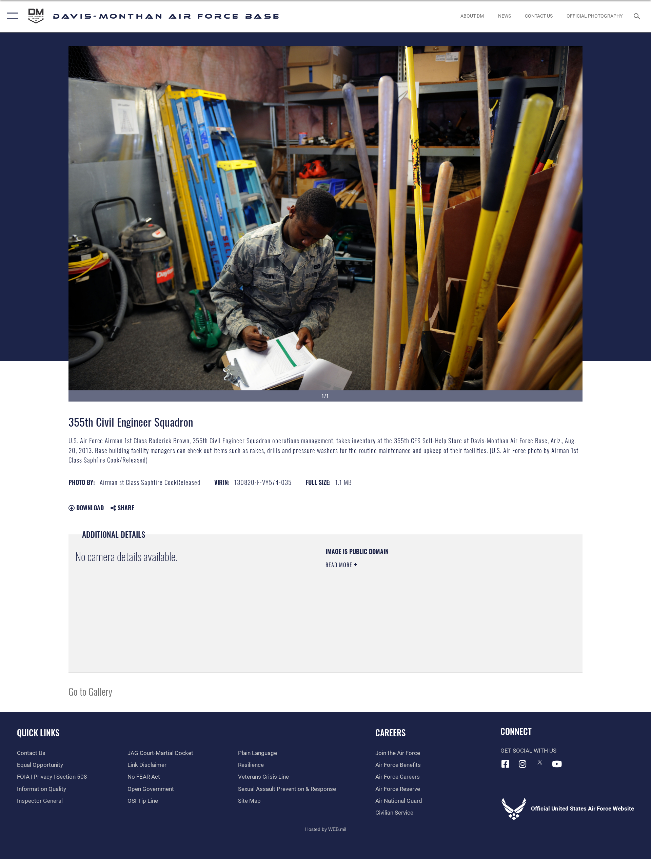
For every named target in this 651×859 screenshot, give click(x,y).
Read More (340, 565)
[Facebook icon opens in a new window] (505, 764)
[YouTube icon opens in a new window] (557, 764)
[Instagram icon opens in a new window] (522, 764)
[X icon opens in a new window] (540, 762)
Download (89, 507)
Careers (390, 732)
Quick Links (38, 732)
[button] (11, 16)
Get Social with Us (528, 751)
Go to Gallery (90, 691)
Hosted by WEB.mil (325, 829)
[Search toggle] (637, 16)
